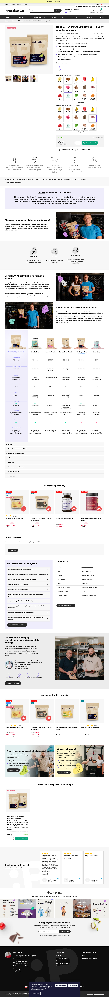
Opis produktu (11, 179)
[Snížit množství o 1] (8, 838)
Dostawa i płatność (15, 4)
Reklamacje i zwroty (62, 963)
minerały (85, 54)
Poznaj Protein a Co (13, 683)
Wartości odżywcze (54, 179)
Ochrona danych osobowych (64, 966)
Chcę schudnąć (64, 772)
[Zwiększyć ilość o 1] (80, 143)
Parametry (83, 179)
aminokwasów (44, 201)
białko (79, 36)
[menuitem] (8, 17)
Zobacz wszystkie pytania (17, 624)
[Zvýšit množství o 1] (13, 838)
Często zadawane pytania (89, 958)
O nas (6, 4)
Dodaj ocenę (13, 550)
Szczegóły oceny (76, 33)
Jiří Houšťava (90, 994)
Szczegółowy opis (61, 63)
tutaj (42, 989)
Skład (42, 179)
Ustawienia (36, 993)
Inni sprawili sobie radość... (15, 182)
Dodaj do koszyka (91, 143)
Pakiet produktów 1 (87, 567)
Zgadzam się (73, 985)
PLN (97, 4)
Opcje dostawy (99, 137)
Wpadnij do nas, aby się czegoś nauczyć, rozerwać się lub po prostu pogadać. (54, 896)
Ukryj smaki (81, 102)
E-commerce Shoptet (99, 994)
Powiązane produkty (25, 179)
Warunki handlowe (61, 961)
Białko (41, 192)
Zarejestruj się (13, 770)
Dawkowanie (66, 179)
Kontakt (26, 4)
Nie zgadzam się (61, 985)
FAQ (75, 179)
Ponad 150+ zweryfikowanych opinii (15, 867)
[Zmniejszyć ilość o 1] (75, 143)
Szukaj (58, 10)
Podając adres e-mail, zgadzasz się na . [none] (54, 936)
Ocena (36, 179)
